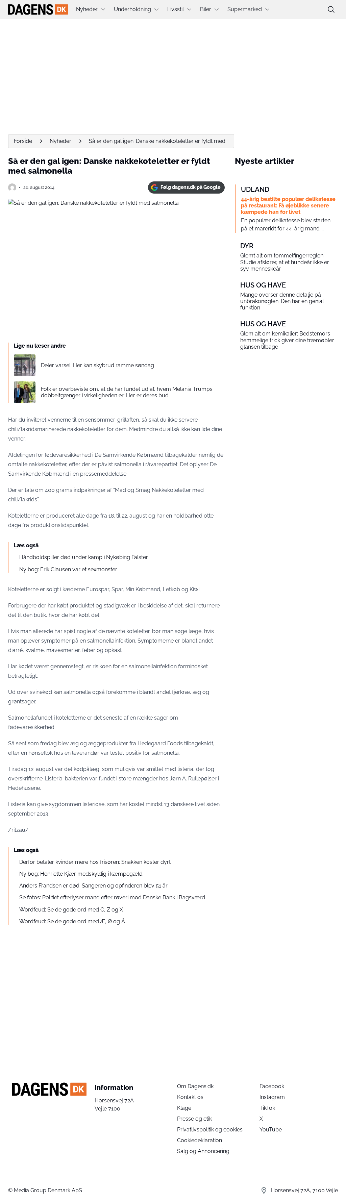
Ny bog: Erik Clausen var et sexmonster (68, 569)
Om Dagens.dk (195, 1086)
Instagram (272, 1097)
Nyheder (87, 9)
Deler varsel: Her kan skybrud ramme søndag (97, 365)
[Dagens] (38, 9)
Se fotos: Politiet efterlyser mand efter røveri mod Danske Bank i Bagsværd (112, 897)
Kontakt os (190, 1097)
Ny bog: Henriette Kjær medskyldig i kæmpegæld (81, 874)
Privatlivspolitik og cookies (210, 1129)
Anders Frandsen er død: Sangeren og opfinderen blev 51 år (93, 885)
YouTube (271, 1129)
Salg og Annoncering (203, 1151)
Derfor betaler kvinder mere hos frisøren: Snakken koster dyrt (95, 862)
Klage (184, 1108)
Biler (205, 9)
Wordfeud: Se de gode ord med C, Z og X (71, 909)
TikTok (267, 1108)
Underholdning (132, 9)
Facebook (272, 1086)
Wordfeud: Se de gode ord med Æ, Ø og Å (72, 921)
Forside (23, 141)
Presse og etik (194, 1119)
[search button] (331, 9)
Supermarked (244, 9)
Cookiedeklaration (199, 1140)
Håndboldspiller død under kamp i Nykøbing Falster (83, 557)
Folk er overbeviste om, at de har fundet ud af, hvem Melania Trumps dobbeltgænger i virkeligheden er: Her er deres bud (127, 392)
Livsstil (175, 9)
